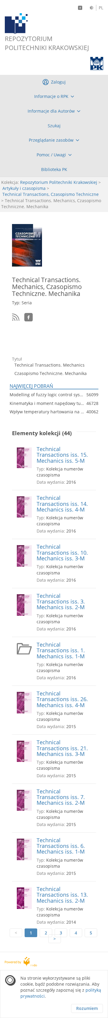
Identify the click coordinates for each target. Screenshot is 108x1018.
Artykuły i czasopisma (24, 188)
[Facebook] (80, 7)
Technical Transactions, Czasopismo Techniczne (50, 194)
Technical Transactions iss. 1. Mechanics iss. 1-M (61, 650)
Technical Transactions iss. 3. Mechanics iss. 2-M (61, 601)
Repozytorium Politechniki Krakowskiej (58, 182)
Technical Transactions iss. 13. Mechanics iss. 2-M (62, 895)
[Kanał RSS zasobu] (16, 317)
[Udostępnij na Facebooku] (28, 317)
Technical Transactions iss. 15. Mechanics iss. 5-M (62, 455)
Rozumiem (87, 1008)
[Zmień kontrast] (91, 7)
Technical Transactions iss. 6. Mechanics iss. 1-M (61, 846)
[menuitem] (54, 96)
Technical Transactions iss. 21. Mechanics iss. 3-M (62, 748)
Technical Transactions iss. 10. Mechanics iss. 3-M (62, 552)
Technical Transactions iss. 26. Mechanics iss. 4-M (62, 699)
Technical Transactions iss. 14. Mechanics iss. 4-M (62, 503)
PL (101, 7)
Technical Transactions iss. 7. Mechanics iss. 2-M (61, 797)
